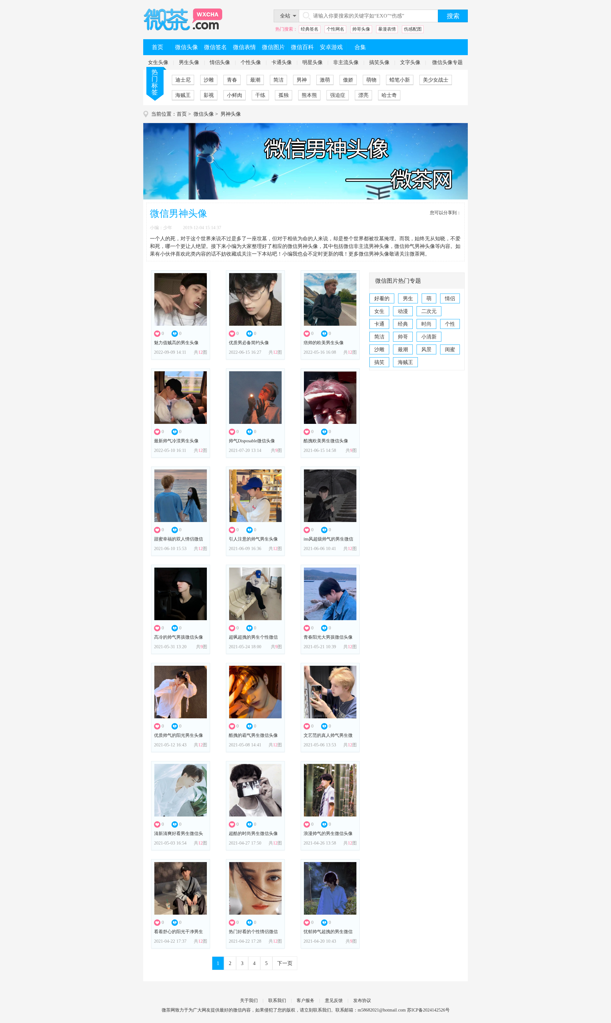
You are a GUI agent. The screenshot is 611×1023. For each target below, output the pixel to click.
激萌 (325, 80)
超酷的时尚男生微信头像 (253, 833)
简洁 (278, 80)
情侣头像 (220, 62)
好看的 (382, 298)
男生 (408, 298)
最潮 (255, 80)
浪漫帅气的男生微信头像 (328, 833)
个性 (450, 324)
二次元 (429, 311)
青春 (232, 80)
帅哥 (403, 336)
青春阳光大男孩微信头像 (328, 637)
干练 (260, 95)
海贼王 (183, 95)
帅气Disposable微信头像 (252, 441)
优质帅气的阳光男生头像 (178, 735)
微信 (237, 1010)
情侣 (450, 298)
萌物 (371, 80)
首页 (182, 114)
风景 (426, 349)
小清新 (429, 336)
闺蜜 (450, 349)
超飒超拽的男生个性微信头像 (253, 639)
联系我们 (277, 1000)
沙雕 (209, 80)
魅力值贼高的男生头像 (176, 342)
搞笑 (379, 362)
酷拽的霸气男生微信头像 (253, 735)
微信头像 (203, 114)
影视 (209, 95)
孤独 (283, 95)
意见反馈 (334, 1000)
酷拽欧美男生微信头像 (326, 441)
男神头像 (231, 114)
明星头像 (312, 62)
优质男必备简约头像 (249, 342)
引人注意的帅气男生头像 (253, 539)
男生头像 (189, 62)
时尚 (426, 324)
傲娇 (348, 80)
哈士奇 (389, 95)
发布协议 (362, 1000)
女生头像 (158, 62)
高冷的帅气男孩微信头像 (178, 637)
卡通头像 (281, 62)
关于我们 (249, 1000)
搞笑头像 (379, 62)
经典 (403, 324)
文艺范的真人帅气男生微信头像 (328, 737)
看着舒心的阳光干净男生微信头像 (178, 933)
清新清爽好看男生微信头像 (178, 835)
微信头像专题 (447, 62)
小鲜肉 (234, 95)
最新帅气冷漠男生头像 (176, 441)
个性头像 (251, 62)
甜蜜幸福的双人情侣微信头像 (178, 541)
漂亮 (363, 95)
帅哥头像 (361, 29)
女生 (379, 311)
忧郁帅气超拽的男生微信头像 (328, 933)
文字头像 (410, 62)
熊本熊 (309, 95)
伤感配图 (413, 29)
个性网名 (335, 29)
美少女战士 (435, 80)
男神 (302, 80)
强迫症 (337, 95)
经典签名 (310, 29)
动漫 (403, 311)
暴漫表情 (387, 29)
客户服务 (305, 1000)
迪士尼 (183, 80)
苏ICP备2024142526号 (428, 1010)
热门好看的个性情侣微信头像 (253, 933)
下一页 (284, 963)
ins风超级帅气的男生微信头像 (328, 541)
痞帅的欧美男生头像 (324, 342)
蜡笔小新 (400, 80)
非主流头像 (346, 62)
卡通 (379, 324)
